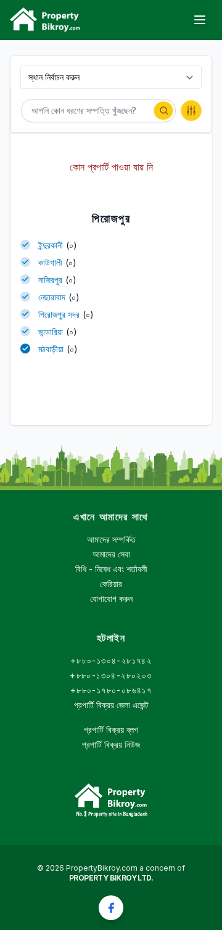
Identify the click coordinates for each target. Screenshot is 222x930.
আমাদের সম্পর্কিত (111, 539)
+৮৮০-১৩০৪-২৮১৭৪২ (111, 660)
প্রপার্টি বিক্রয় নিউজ (111, 744)
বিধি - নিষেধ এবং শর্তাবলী (111, 569)
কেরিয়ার (111, 583)
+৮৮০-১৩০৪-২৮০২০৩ (111, 675)
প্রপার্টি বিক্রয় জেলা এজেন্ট (111, 705)
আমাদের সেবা (111, 554)
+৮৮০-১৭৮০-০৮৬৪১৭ (111, 690)
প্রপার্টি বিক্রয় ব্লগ (111, 729)
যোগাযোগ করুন (111, 598)
